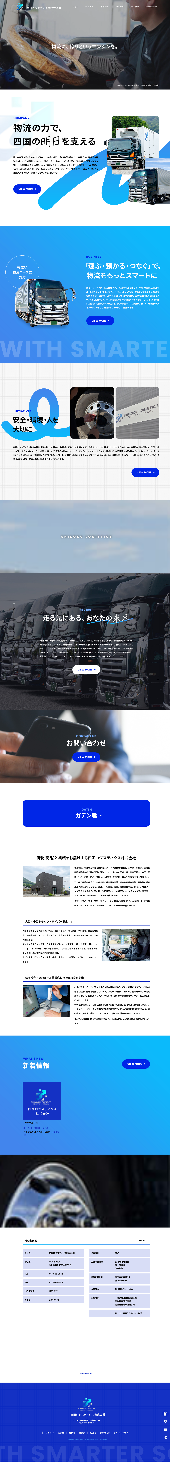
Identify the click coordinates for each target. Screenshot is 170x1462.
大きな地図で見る (86, 1373)
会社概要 (89, 7)
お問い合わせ (151, 7)
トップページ (76, 7)
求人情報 (135, 7)
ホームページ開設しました (36, 1128)
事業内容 (104, 7)
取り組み (120, 7)
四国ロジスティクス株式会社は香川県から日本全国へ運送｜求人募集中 (138, 85)
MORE (136, 1064)
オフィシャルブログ (121, 1433)
